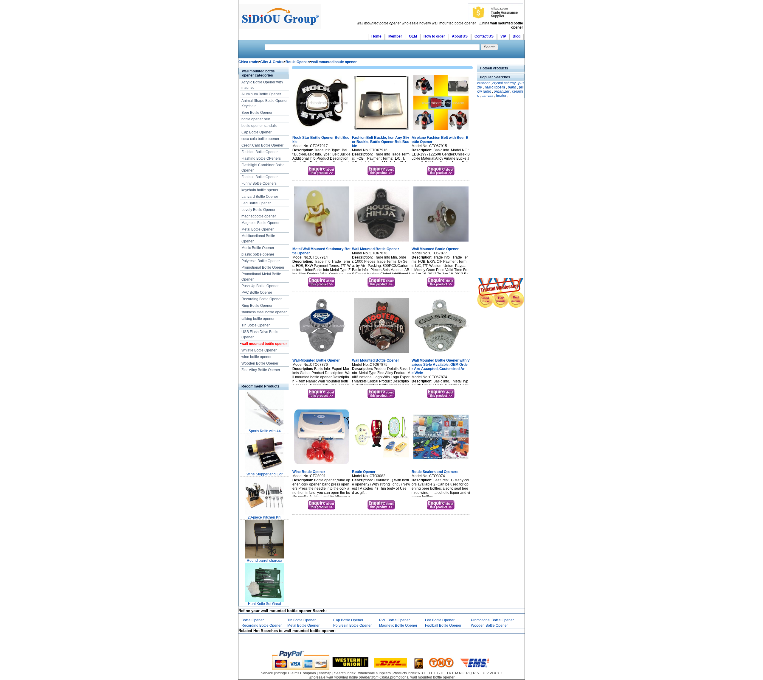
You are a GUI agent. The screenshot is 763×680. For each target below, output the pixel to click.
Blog (516, 36)
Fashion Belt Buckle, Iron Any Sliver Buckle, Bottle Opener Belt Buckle (380, 142)
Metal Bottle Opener (257, 229)
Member (395, 36)
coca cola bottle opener (260, 139)
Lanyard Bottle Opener (259, 196)
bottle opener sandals (259, 126)
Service (267, 673)
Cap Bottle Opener (256, 132)
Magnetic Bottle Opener (260, 223)
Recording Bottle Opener (261, 299)
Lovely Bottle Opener (258, 210)
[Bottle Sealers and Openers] (441, 465)
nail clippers (495, 87)
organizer (501, 91)
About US (460, 36)
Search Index (345, 673)
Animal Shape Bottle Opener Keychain (264, 103)
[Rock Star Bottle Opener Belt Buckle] (321, 131)
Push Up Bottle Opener (260, 286)
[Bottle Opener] (381, 465)
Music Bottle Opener (257, 248)
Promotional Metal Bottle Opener (261, 276)
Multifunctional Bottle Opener (258, 238)
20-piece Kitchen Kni (264, 517)
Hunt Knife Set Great (264, 604)
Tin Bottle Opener (255, 325)
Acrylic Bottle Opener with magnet (262, 85)
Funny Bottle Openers (259, 183)
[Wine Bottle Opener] (321, 465)
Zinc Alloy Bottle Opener (260, 370)
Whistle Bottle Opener (259, 350)
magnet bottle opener (258, 216)
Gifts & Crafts (271, 62)
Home (376, 36)
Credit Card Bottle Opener (262, 145)
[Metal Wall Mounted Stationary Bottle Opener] (321, 242)
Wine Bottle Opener (308, 472)
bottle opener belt (255, 119)
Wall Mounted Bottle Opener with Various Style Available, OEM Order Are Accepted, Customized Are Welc (441, 366)
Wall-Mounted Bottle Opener (316, 360)
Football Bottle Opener (259, 177)
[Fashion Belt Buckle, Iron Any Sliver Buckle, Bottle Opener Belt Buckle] (381, 131)
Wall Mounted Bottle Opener (375, 249)
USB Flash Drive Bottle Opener (259, 334)
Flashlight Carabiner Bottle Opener (263, 167)
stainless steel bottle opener (264, 312)
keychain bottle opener (259, 190)
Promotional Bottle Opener (262, 267)
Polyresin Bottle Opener (260, 261)
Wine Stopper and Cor (264, 474)
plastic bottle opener (257, 254)
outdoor (483, 83)
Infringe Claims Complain (295, 673)
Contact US (484, 36)
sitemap (325, 673)
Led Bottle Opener (256, 203)
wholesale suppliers (374, 673)
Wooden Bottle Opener (259, 363)
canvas (487, 96)
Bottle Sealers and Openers (435, 472)
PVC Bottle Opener (256, 292)
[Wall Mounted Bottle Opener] (381, 242)
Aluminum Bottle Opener (261, 94)
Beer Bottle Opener (256, 113)
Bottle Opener (297, 62)
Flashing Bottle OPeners (261, 158)
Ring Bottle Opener (256, 306)
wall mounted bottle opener (334, 62)
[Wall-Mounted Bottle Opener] (321, 353)
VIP (503, 36)
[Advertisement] (495, 188)
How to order (434, 36)
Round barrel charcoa (264, 560)
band (512, 87)
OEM (413, 36)
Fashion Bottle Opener (259, 152)
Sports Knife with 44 (265, 431)
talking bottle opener (258, 319)
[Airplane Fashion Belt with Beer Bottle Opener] (441, 131)
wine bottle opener (256, 357)
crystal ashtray (504, 83)
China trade (248, 62)
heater (501, 96)
